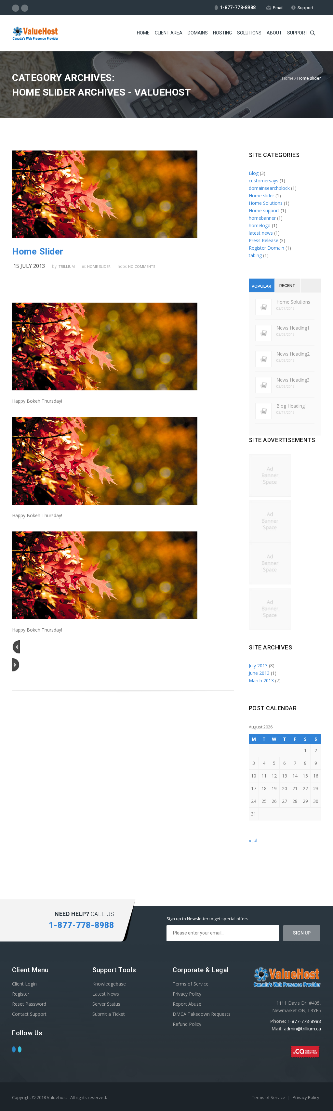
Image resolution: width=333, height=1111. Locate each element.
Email (278, 7)
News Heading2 (293, 354)
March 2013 (261, 680)
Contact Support (29, 1014)
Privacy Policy (187, 994)
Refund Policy (187, 1024)
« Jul (253, 840)
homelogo (260, 225)
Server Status (106, 1004)
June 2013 (259, 673)
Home (143, 32)
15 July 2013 (29, 265)
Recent (287, 285)
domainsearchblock (269, 188)
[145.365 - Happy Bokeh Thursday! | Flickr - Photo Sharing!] (104, 389)
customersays (263, 180)
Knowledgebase (109, 984)
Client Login (24, 984)
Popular (261, 286)
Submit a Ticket (108, 1014)
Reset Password (29, 1004)
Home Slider (37, 251)
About (274, 32)
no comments (141, 266)
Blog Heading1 (291, 406)
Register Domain (266, 248)
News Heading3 (293, 380)
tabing (255, 255)
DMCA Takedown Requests (202, 1014)
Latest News (105, 994)
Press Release (263, 240)
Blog (254, 173)
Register (20, 994)
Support (305, 7)
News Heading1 (293, 328)
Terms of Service (190, 984)
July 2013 (258, 665)
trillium (67, 266)
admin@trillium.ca (302, 1029)
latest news (261, 233)
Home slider (99, 266)
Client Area (168, 32)
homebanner (262, 218)
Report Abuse (187, 1004)
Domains (198, 32)
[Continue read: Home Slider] (104, 236)
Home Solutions (266, 203)
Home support (264, 210)
